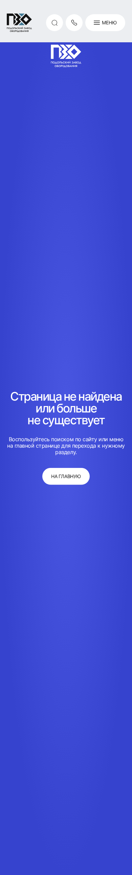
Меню (109, 22)
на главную (66, 476)
